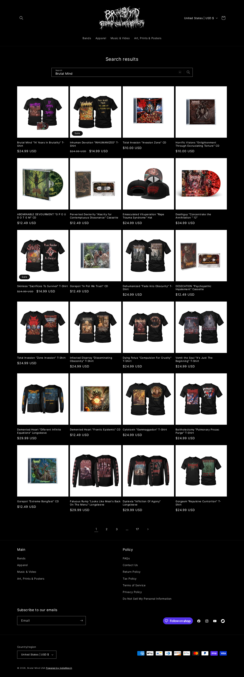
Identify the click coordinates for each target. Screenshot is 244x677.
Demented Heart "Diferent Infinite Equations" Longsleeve (39, 431)
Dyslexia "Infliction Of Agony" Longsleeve (142, 503)
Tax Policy (130, 578)
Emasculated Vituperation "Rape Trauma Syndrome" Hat (143, 216)
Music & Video (26, 571)
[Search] (188, 72)
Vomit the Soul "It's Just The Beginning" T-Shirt (194, 359)
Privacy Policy (132, 592)
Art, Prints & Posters (30, 578)
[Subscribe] (81, 620)
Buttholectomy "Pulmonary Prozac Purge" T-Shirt (197, 431)
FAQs (126, 558)
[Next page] (148, 529)
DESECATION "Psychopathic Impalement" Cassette (193, 288)
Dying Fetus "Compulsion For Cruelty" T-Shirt (147, 359)
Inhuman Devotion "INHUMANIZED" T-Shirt (94, 144)
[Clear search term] (180, 72)
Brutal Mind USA (36, 668)
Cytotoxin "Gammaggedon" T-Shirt (145, 429)
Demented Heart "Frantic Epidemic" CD (95, 429)
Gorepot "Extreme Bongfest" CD (38, 501)
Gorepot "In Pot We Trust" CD (89, 286)
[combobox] (122, 72)
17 (137, 529)
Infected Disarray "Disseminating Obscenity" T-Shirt (91, 359)
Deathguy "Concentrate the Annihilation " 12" (193, 216)
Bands (21, 558)
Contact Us (130, 565)
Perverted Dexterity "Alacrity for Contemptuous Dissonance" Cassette (94, 216)
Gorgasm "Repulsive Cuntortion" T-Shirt (198, 503)
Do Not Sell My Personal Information (147, 598)
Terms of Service (134, 585)
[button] (21, 18)
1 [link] (96, 529)
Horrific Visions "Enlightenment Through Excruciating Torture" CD (197, 144)
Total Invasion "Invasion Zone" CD (144, 142)
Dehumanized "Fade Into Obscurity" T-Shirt (148, 288)
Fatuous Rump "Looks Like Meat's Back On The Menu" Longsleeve (95, 503)
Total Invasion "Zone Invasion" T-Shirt (41, 357)
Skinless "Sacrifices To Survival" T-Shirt (42, 286)
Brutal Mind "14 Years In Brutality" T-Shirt (40, 144)
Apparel (22, 565)
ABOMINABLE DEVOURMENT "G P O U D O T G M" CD (41, 216)
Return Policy (132, 571)
